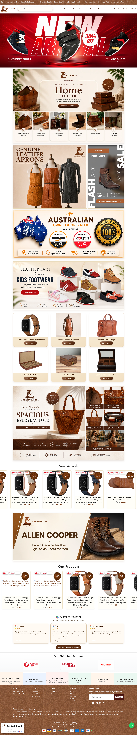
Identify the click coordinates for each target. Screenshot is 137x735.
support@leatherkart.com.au (77, 727)
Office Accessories (104, 9)
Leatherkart (73, 701)
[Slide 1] (63, 65)
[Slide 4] (73, 65)
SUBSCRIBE (119, 697)
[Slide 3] (70, 65)
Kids (80, 9)
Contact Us (54, 691)
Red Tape (73, 696)
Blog (52, 694)
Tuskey (72, 699)
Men (74, 9)
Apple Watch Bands (120, 9)
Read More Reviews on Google (68, 647)
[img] (49, 176)
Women (66, 9)
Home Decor (89, 9)
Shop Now (29, 343)
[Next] (134, 590)
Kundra (72, 691)
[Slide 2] (66, 65)
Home (59, 9)
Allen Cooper (74, 694)
